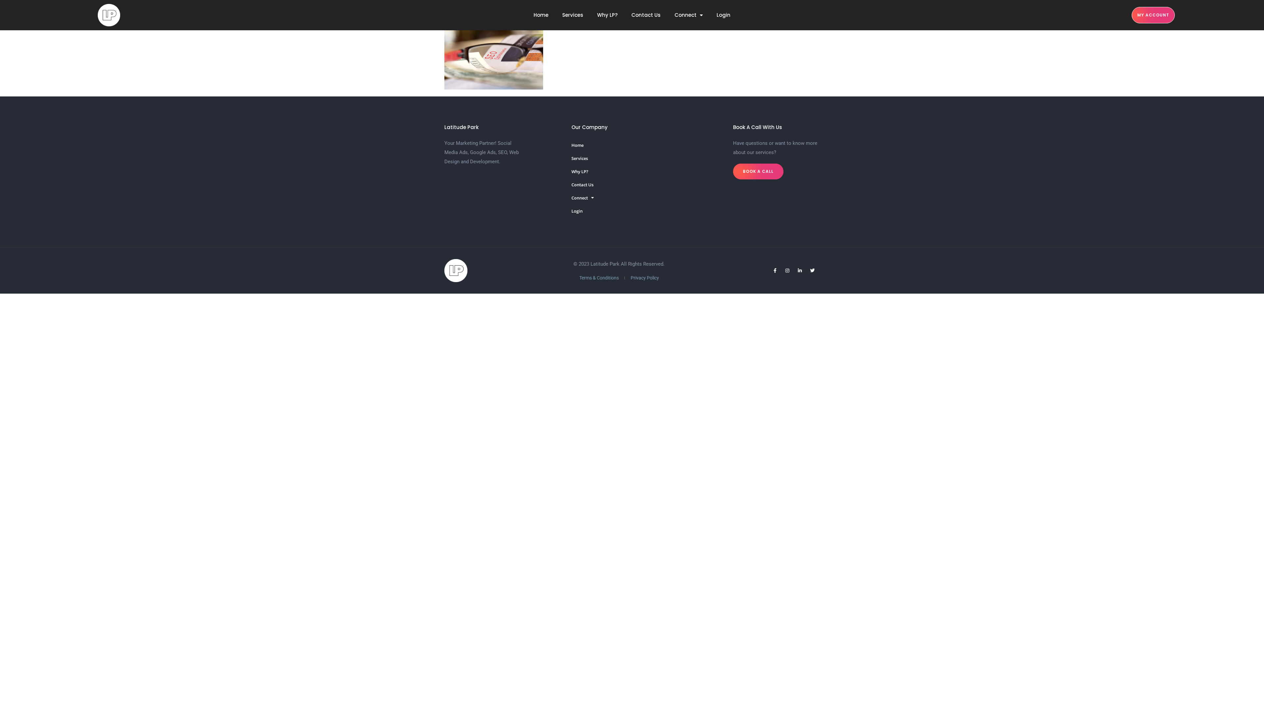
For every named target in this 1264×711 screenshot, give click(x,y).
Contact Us (646, 15)
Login (723, 15)
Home (541, 15)
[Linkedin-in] (799, 270)
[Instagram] (787, 270)
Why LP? (607, 15)
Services (572, 15)
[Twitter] (812, 270)
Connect (685, 15)
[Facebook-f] (774, 270)
